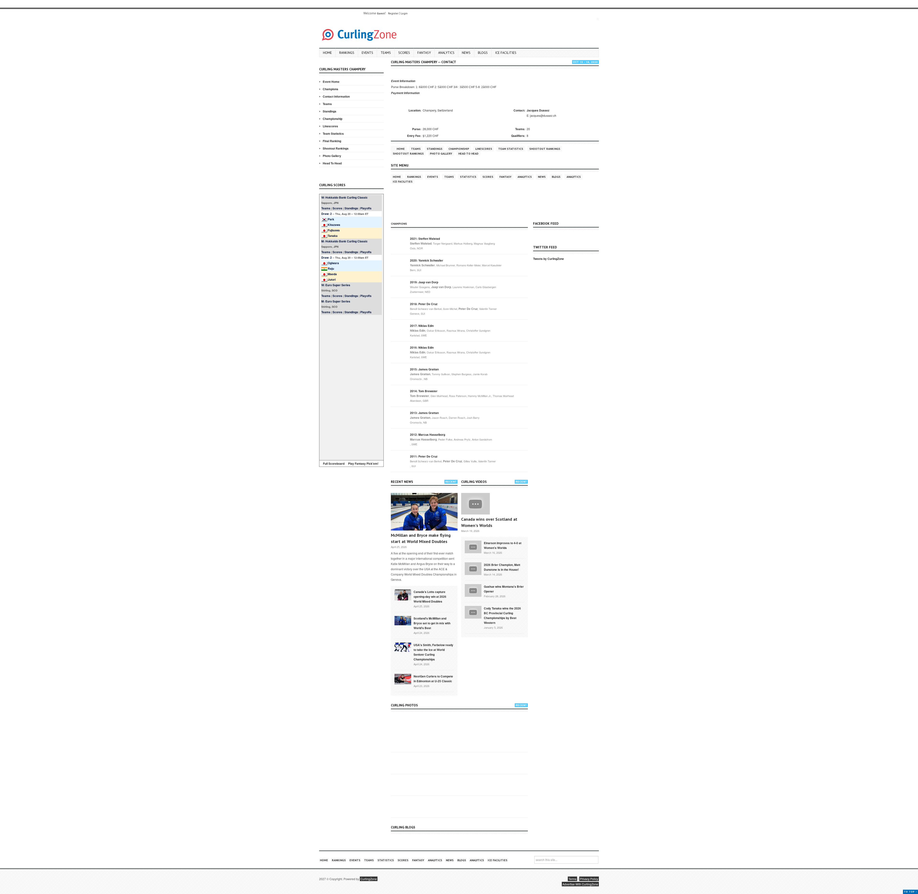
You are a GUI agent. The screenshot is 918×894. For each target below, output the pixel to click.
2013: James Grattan (424, 413)
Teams (386, 52)
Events (367, 52)
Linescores (330, 126)
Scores (404, 52)
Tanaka (333, 236)
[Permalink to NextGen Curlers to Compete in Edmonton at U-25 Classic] (402, 678)
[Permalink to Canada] (402, 594)
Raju (331, 268)
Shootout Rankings (336, 148)
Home (327, 52)
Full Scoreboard (333, 463)
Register (393, 13)
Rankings (346, 52)
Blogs (483, 52)
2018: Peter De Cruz (423, 304)
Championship (332, 119)
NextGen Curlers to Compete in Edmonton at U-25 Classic (433, 678)
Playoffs (366, 208)
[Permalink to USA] (402, 646)
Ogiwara (333, 263)
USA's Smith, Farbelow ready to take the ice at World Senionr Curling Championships (433, 652)
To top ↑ (910, 891)
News (466, 52)
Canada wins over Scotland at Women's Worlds (489, 522)
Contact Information (336, 96)
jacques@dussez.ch (543, 115)
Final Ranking (332, 141)
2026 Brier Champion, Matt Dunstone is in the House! (502, 567)
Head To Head (332, 163)
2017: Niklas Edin (422, 326)
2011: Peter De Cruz (423, 456)
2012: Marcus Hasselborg (427, 434)
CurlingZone (369, 879)
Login (404, 13)
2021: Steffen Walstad (425, 238)
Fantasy (424, 52)
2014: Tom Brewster (423, 391)
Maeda (332, 274)
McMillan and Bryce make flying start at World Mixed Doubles (421, 538)
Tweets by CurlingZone (548, 259)
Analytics (446, 52)
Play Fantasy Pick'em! (363, 463)
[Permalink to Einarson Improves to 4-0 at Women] (473, 546)
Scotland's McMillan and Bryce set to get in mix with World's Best (432, 623)
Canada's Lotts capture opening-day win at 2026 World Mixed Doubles (430, 596)
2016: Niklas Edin (422, 347)
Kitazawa (334, 225)
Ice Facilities (505, 52)
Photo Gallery (332, 156)
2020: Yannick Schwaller (426, 260)
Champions (330, 89)
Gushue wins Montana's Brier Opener (504, 588)
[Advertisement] (351, 386)
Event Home (331, 81)
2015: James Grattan (424, 369)
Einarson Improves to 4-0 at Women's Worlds (502, 545)
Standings (329, 111)
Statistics (468, 177)
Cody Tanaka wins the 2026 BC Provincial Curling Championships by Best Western (502, 615)
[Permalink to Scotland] (402, 620)
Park (331, 219)
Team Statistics (333, 133)
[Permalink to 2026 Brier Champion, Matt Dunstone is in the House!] (473, 568)
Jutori (332, 279)
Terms (572, 879)
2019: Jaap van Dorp (424, 282)
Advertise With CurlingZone (580, 884)
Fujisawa (334, 230)
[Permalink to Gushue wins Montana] (473, 589)
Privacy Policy (589, 879)
